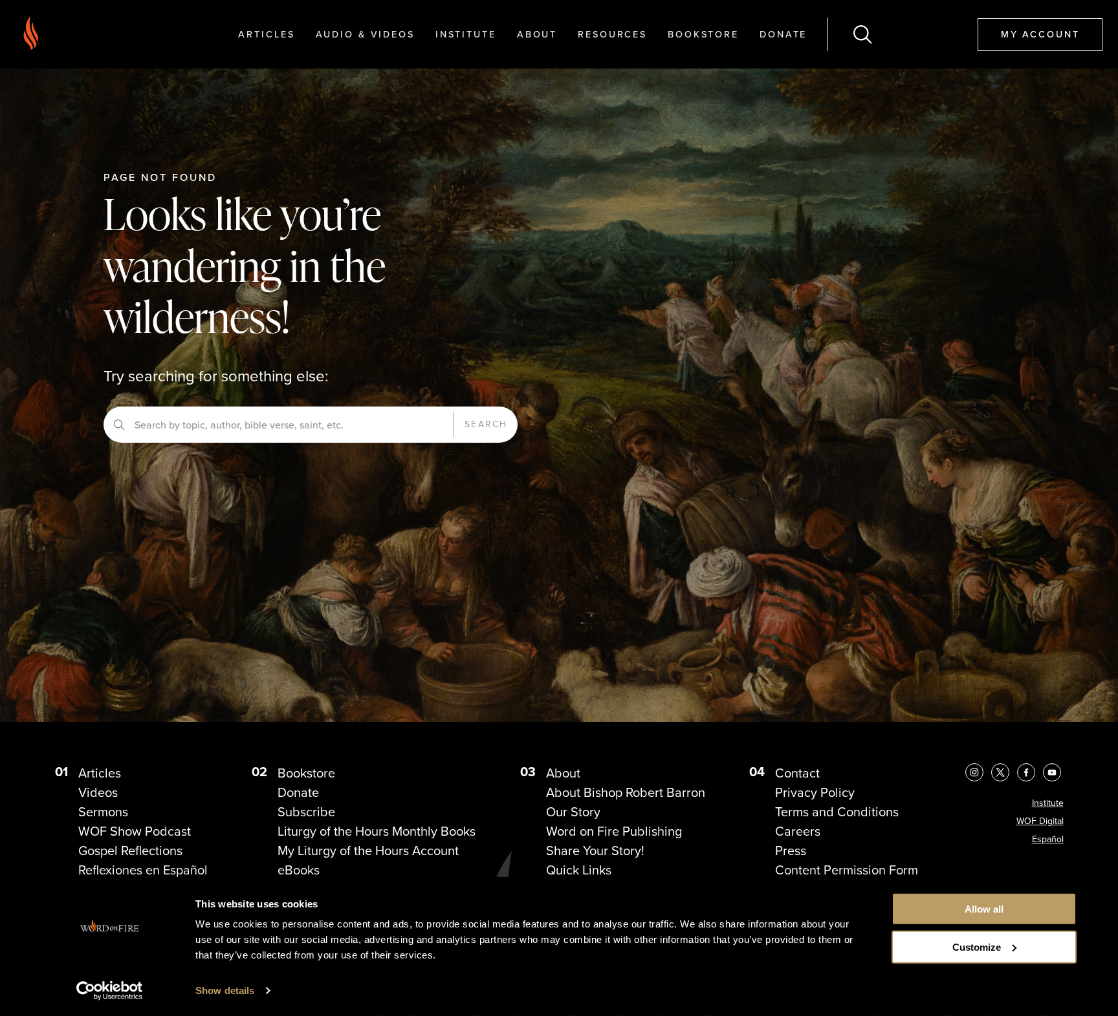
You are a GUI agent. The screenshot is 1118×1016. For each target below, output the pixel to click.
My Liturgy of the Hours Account (368, 850)
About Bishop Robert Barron (625, 792)
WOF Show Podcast (134, 831)
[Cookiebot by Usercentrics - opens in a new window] (109, 990)
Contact (797, 773)
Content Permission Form (846, 870)
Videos (98, 792)
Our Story (573, 811)
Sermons (103, 811)
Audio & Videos (365, 34)
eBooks (299, 870)
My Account (1040, 34)
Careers (797, 831)
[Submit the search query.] (119, 425)
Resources (612, 34)
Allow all (984, 909)
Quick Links (578, 870)
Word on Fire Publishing (614, 831)
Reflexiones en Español (143, 870)
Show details (224, 990)
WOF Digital (1040, 821)
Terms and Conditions (837, 811)
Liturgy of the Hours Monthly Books (377, 831)
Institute (465, 34)
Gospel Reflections (130, 850)
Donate (783, 34)
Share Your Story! (595, 850)
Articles (266, 34)
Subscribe (306, 811)
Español (1048, 839)
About (537, 34)
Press (790, 850)
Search (486, 424)
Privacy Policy (815, 792)
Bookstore (703, 34)
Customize (976, 947)
